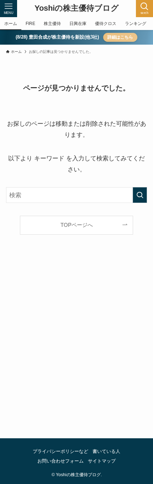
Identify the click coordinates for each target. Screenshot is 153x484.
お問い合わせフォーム (60, 461)
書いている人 (106, 451)
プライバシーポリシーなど (60, 451)
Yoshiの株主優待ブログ (77, 9)
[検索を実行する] (140, 195)
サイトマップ (102, 461)
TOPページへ (76, 225)
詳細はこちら (120, 37)
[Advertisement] (76, 345)
